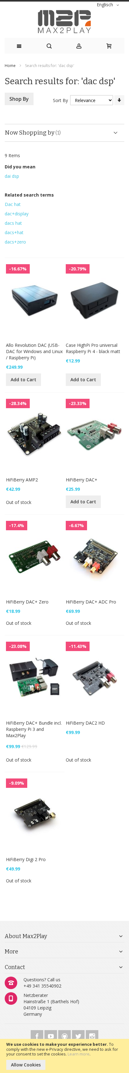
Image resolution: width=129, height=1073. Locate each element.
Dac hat (13, 204)
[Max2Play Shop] (64, 21)
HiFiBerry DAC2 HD (85, 723)
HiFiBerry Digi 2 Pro (26, 859)
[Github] (65, 1035)
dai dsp (12, 176)
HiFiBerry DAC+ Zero (27, 602)
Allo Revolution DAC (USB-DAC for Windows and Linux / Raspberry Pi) (34, 351)
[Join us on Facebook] (37, 1035)
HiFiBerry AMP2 (22, 480)
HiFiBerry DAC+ (81, 480)
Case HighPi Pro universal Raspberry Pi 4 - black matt (93, 348)
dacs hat (13, 223)
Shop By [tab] (19, 98)
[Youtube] (51, 1035)
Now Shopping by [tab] (29, 132)
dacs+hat (14, 232)
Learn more (79, 1054)
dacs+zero (15, 242)
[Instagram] (92, 1035)
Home (11, 65)
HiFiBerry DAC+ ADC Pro (91, 602)
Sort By (60, 100)
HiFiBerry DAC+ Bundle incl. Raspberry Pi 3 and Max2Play (34, 729)
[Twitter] (79, 1035)
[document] (64, 1056)
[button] (109, 5)
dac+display (16, 214)
